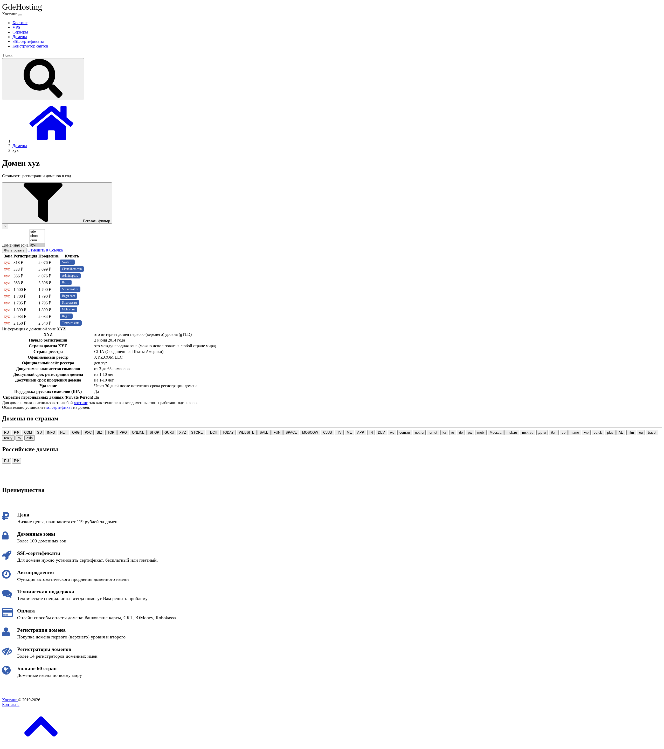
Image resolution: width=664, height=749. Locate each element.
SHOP (154, 432)
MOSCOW (310, 432)
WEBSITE (246, 432)
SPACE (291, 432)
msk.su (527, 432)
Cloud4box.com (72, 269)
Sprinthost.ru (70, 289)
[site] (37, 231)
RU (6, 432)
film (631, 432)
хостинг (80, 402)
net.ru (419, 432)
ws (392, 432)
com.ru (404, 432)
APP (360, 432)
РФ (16, 432)
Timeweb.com (70, 323)
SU (39, 432)
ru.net (433, 432)
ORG (76, 432)
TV (339, 432)
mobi (481, 432)
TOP (110, 432)
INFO (51, 432)
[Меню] (20, 15)
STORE (197, 432)
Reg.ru (66, 316)
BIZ (99, 432)
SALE (264, 432)
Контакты (10, 704)
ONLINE (138, 432)
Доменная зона (15, 245)
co (563, 432)
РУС (88, 432)
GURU (169, 432)
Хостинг (10, 700)
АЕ (621, 432)
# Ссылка (54, 250)
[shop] (37, 236)
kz (444, 432)
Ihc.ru (65, 282)
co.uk (598, 432)
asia (29, 438)
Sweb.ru (67, 262)
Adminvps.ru (70, 275)
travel (652, 432)
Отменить (36, 250)
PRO (123, 432)
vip (586, 432)
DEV (381, 432)
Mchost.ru (68, 309)
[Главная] (51, 141)
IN (371, 432)
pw (470, 432)
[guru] (37, 240)
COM (28, 432)
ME (349, 432)
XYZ (182, 432)
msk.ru (512, 432)
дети (542, 432)
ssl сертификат (59, 407)
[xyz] (37, 245)
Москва (495, 432)
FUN (277, 432)
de (461, 432)
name (575, 432)
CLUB (327, 432)
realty (8, 438)
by (19, 438)
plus (610, 432)
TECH (212, 432)
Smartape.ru (69, 302)
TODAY (228, 432)
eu (641, 432)
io (452, 432)
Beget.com (68, 296)
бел (554, 432)
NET (63, 432)
